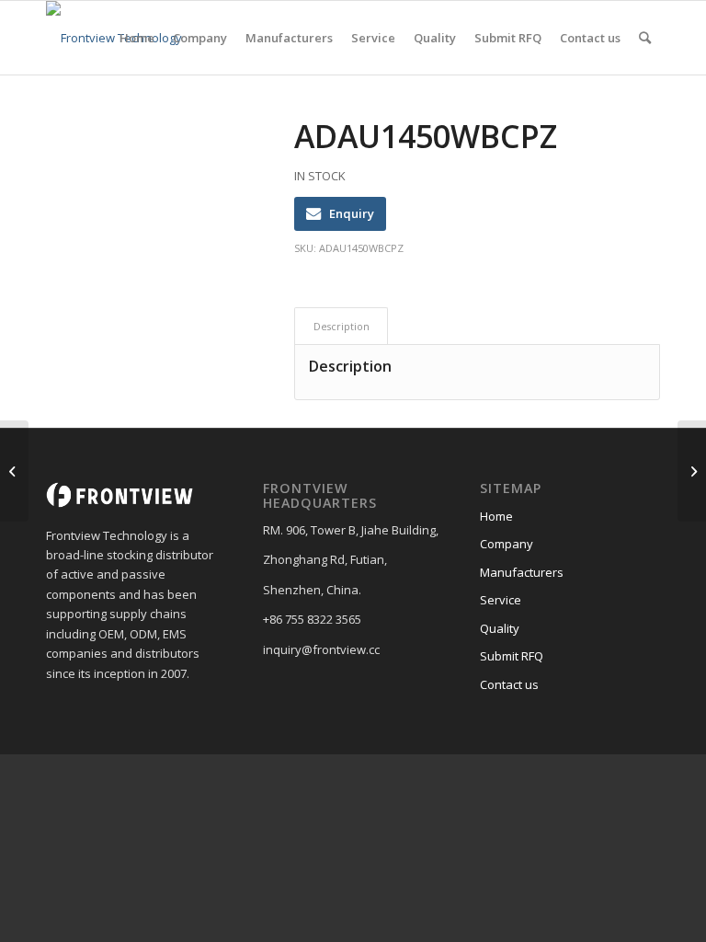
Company (506, 543)
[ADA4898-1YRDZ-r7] (14, 471)
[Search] (645, 38)
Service (500, 600)
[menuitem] (137, 38)
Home (496, 516)
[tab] (341, 326)
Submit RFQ (511, 656)
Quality (499, 628)
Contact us (509, 684)
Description (341, 326)
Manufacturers (522, 572)
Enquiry (351, 213)
